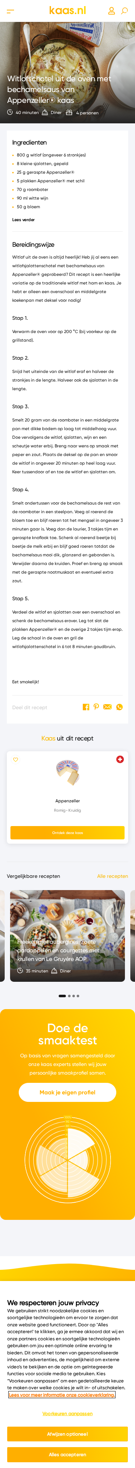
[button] (60, 994)
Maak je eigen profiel (67, 1092)
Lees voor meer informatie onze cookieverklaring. (62, 1395)
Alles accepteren (67, 1454)
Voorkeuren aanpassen (67, 1413)
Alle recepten (112, 876)
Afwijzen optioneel (67, 1434)
